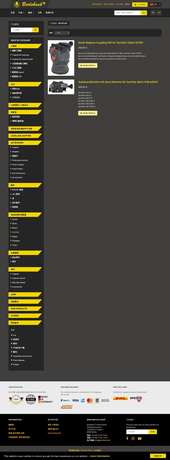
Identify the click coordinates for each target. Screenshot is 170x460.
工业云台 (16, 97)
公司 (40, 12)
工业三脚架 (17, 67)
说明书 (16, 339)
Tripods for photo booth (22, 59)
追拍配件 (15, 301)
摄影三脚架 (17, 50)
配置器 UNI (17, 76)
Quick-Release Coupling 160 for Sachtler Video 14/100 (110, 43)
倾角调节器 (17, 93)
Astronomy (17, 143)
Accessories (17, 177)
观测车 (15, 156)
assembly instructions (22, 356)
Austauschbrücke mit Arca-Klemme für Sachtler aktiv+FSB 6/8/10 (118, 82)
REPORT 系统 (17, 189)
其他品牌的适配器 (19, 215)
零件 (14, 261)
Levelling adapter (21, 136)
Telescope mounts (20, 160)
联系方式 (50, 12)
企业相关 (97, 450)
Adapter (15, 151)
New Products (19, 309)
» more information (99, 456)
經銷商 (127, 4)
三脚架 (14, 46)
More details (89, 65)
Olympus (16, 240)
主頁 (12, 12)
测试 (15, 343)
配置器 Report (18, 72)
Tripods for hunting (20, 55)
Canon (15, 219)
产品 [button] (20, 12)
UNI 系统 (16, 194)
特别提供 (15, 323)
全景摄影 (15, 253)
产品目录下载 (19, 347)
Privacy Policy (86, 450)
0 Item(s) (141, 4)
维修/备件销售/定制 (16, 433)
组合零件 (16, 257)
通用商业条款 (74, 450)
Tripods (15, 147)
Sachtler (15, 232)
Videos (16, 364)
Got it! (158, 455)
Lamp (13, 294)
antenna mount (18, 278)
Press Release (19, 360)
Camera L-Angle (19, 105)
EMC (13, 269)
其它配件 (16, 202)
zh (155, 4)
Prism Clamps (18, 164)
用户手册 (119, 4)
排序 (51, 33)
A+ (153, 12)
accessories (17, 286)
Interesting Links (54, 433)
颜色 (15, 352)
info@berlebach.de (102, 440)
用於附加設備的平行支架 (21, 129)
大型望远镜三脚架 (19, 63)
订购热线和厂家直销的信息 (19, 437)
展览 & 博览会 (109, 4)
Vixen (14, 245)
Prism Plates (17, 168)
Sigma (15, 236)
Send (153, 432)
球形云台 (16, 88)
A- (159, 12)
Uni (14, 335)
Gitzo (14, 223)
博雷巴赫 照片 (97, 4)
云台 (13, 84)
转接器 (15, 207)
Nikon (14, 228)
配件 (13, 185)
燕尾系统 (16, 116)
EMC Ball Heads (18, 282)
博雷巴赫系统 (18, 121)
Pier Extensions (18, 173)
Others (15, 316)
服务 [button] (30, 12)
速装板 (14, 112)
